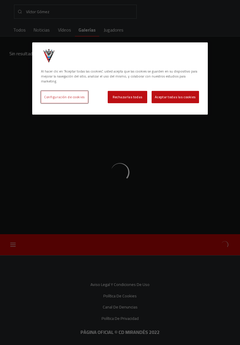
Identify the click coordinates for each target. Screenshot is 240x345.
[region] (120, 78)
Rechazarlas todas (128, 97)
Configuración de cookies (64, 97)
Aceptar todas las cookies (175, 97)
